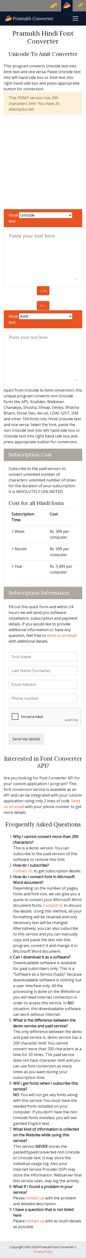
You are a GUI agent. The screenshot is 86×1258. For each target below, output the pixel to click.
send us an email (62, 635)
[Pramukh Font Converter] (29, 18)
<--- (43, 305)
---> (43, 290)
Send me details (26, 739)
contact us (35, 1198)
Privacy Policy (43, 1251)
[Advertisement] (43, 162)
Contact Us (23, 871)
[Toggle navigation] (75, 18)
